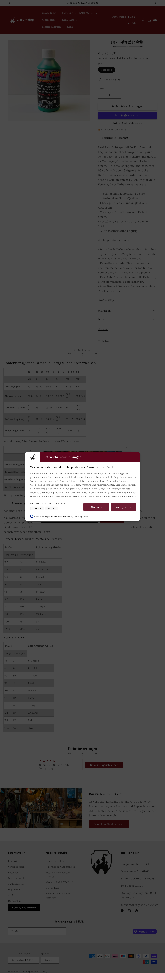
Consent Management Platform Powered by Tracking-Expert (61, 516)
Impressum (59, 503)
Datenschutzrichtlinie (41, 503)
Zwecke (37, 508)
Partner (51, 508)
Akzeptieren (123, 506)
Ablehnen (96, 506)
